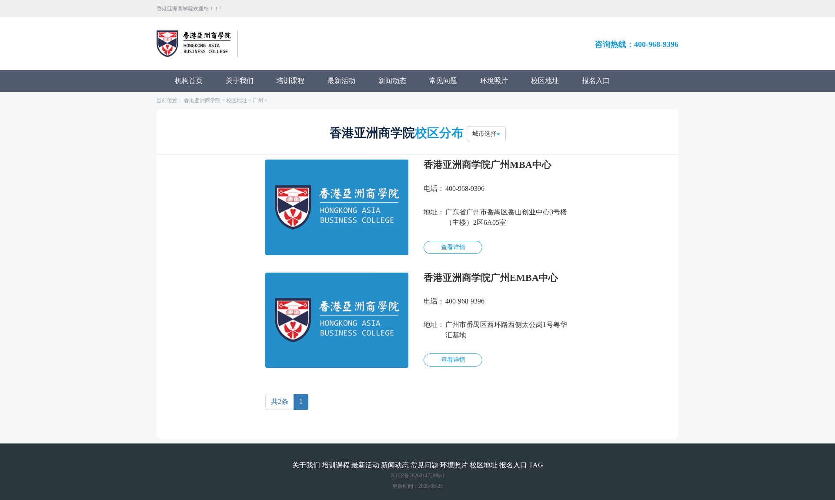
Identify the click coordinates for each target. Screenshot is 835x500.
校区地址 (545, 80)
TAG (536, 465)
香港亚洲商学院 (202, 100)
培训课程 (290, 80)
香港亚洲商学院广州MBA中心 (487, 165)
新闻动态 (392, 80)
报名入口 (596, 80)
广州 (258, 100)
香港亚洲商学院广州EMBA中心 (491, 278)
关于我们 (240, 80)
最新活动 (341, 80)
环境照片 (494, 80)
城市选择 (484, 133)
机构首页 (189, 80)
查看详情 (453, 247)
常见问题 (443, 80)
